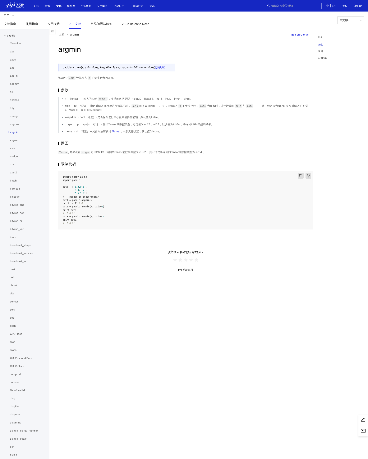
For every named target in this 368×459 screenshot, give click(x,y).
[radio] (175, 260)
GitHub (358, 5)
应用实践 (54, 24)
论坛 (345, 5)
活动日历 (119, 5)
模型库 (71, 5)
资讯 (152, 5)
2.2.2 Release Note (135, 24)
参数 (320, 44)
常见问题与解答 (101, 24)
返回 (320, 51)
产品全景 (85, 5)
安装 (36, 5)
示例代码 (322, 57)
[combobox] (295, 6)
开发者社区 (137, 5)
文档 (59, 5)
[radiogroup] (185, 260)
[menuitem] (345, 6)
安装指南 (10, 24)
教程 (47, 5)
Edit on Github (300, 34)
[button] (59, 6)
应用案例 (102, 5)
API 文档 (75, 24)
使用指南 (32, 24)
